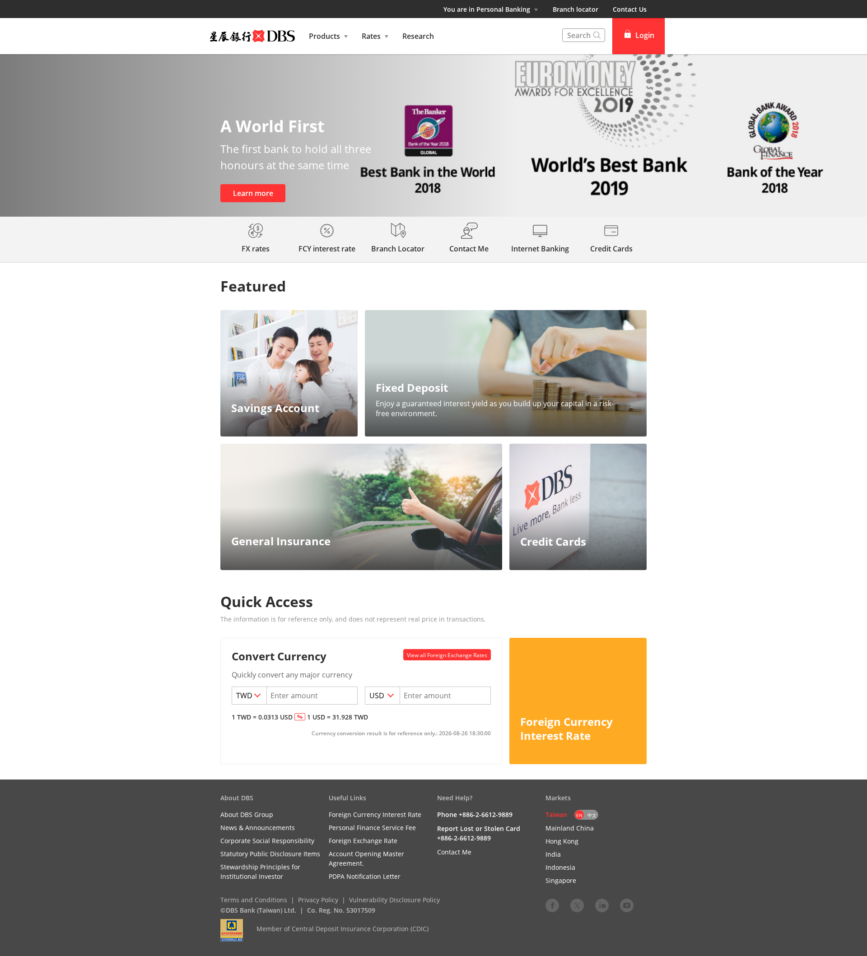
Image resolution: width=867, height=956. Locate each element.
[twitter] (577, 905)
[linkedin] (602, 905)
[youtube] (627, 905)
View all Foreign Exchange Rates (447, 655)
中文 (592, 815)
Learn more (253, 193)
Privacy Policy (318, 900)
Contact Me (454, 852)
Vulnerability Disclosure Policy (394, 900)
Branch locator (575, 9)
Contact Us (630, 9)
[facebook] (552, 905)
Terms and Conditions (253, 900)
